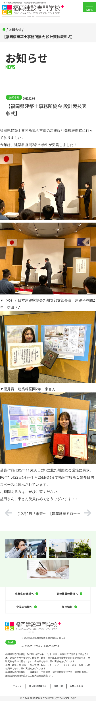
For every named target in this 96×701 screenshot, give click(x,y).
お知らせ (15, 29)
